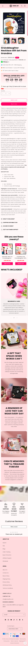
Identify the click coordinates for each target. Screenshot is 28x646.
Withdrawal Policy (7, 585)
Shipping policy (22, 641)
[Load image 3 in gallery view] (21, 40)
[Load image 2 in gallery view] (14, 40)
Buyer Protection (7, 555)
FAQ (4, 545)
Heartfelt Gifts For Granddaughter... (7, 257)
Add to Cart (7, 263)
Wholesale (5, 561)
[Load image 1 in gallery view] (6, 40)
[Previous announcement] (2, 1)
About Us (5, 569)
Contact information (14, 643)
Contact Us (5, 573)
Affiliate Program (7, 558)
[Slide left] (1, 40)
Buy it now (14, 104)
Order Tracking (6, 552)
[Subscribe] (23, 614)
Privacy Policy (6, 582)
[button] (2, 5)
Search (4, 542)
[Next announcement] (25, 1)
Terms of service (14, 641)
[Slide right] (26, 40)
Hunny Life (8, 638)
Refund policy (23, 638)
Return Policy (6, 576)
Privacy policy (7, 641)
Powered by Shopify (14, 638)
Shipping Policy (6, 579)
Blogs (4, 549)
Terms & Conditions (8, 588)
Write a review (14, 526)
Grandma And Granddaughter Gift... (21, 257)
